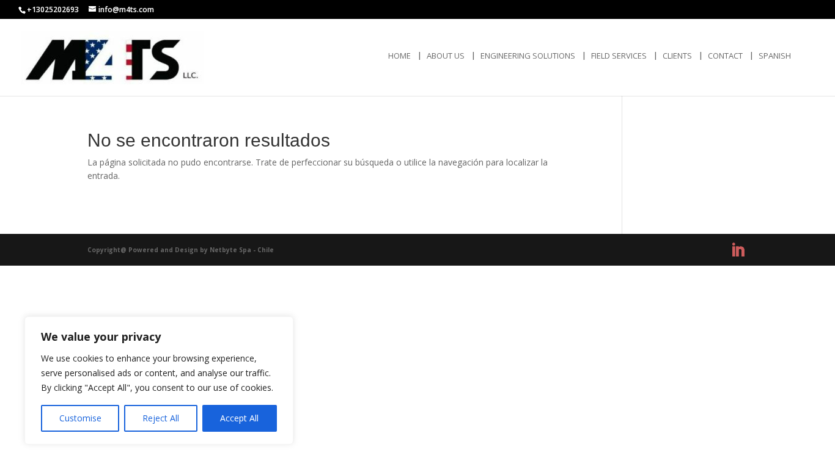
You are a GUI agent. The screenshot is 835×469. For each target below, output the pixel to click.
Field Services (619, 56)
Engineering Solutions (527, 56)
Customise (80, 418)
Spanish (775, 56)
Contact (725, 56)
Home (399, 56)
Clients (677, 56)
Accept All (239, 418)
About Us (446, 56)
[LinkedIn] (737, 250)
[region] (158, 380)
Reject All (160, 418)
